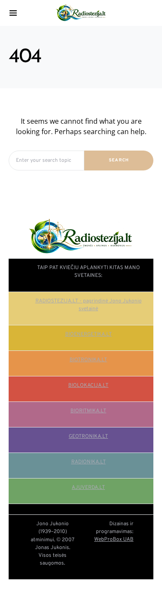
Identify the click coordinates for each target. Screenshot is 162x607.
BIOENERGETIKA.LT (88, 334)
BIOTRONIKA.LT (88, 359)
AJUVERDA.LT (88, 487)
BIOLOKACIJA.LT (88, 385)
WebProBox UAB (113, 539)
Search (119, 160)
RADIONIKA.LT (88, 462)
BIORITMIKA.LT (88, 411)
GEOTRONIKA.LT (88, 436)
